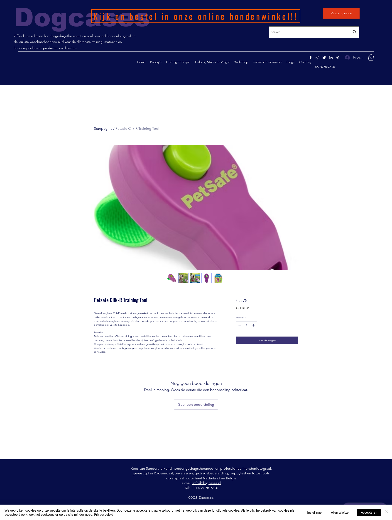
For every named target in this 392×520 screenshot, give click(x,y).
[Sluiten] (386, 512)
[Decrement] (239, 325)
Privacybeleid (103, 514)
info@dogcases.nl (206, 483)
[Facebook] (310, 57)
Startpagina (103, 128)
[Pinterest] (338, 57)
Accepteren (369, 512)
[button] (178, 62)
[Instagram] (317, 57)
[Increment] (254, 325)
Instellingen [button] (315, 512)
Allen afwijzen (340, 512)
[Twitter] (324, 57)
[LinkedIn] (331, 57)
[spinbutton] (246, 325)
